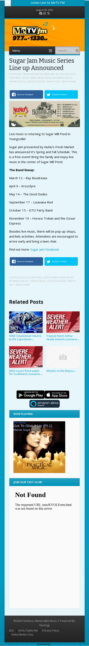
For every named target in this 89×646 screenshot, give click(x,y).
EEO (11, 630)
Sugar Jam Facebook (44, 249)
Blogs (72, 74)
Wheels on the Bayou (61, 371)
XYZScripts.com (60, 644)
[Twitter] (48, 13)
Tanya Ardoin (30, 74)
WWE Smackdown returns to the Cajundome (25, 337)
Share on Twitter (59, 94)
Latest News (29, 77)
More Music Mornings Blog (55, 77)
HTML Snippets (28, 644)
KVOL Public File (28, 630)
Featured (14, 77)
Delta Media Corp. (22, 634)
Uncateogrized (36, 81)
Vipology (44, 625)
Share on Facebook (25, 94)
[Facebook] (40, 13)
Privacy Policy (50, 630)
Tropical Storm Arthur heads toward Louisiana (62, 337)
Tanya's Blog (17, 81)
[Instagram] (44, 13)
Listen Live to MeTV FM (48, 2)
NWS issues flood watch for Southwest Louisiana (25, 372)
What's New (69, 81)
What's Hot (54, 81)
